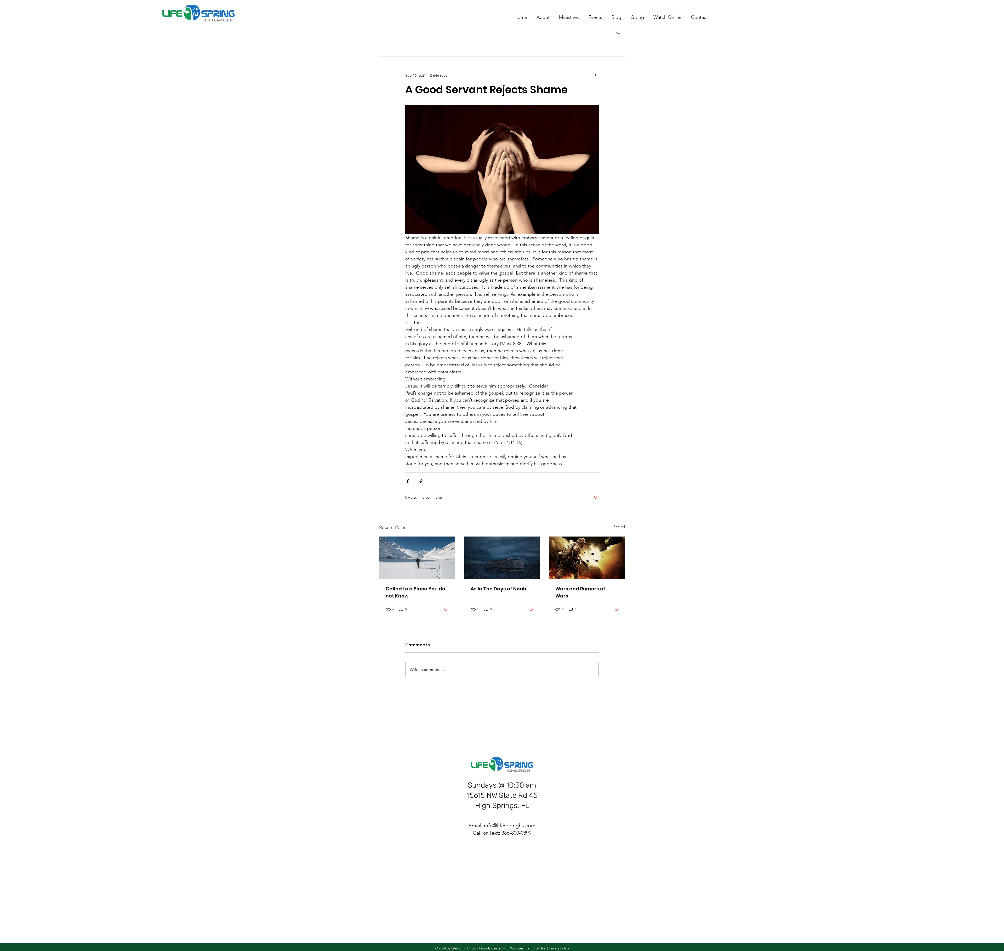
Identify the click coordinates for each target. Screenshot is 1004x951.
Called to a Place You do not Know (415, 592)
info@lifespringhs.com (509, 825)
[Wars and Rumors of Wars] (587, 558)
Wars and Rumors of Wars (580, 592)
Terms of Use (535, 948)
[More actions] (595, 75)
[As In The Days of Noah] (502, 558)
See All (619, 526)
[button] (618, 32)
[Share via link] (420, 481)
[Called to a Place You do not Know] (417, 558)
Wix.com (516, 948)
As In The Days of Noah (498, 588)
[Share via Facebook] (407, 481)
